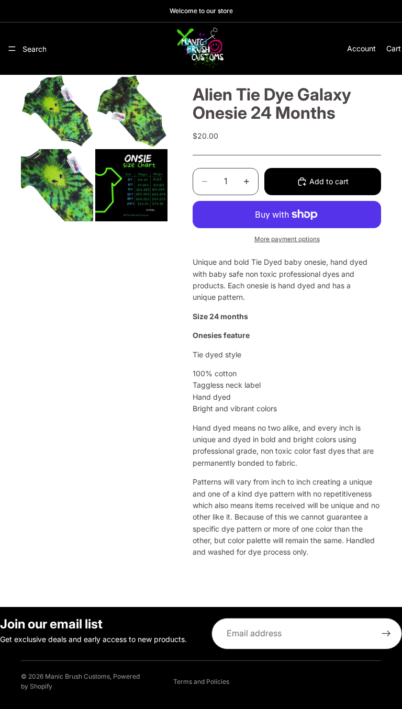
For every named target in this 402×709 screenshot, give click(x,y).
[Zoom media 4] (131, 185)
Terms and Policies (201, 681)
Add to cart (329, 181)
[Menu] (12, 49)
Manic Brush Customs (77, 676)
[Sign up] (386, 634)
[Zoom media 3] (57, 185)
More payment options (287, 239)
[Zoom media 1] (57, 111)
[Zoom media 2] (131, 111)
